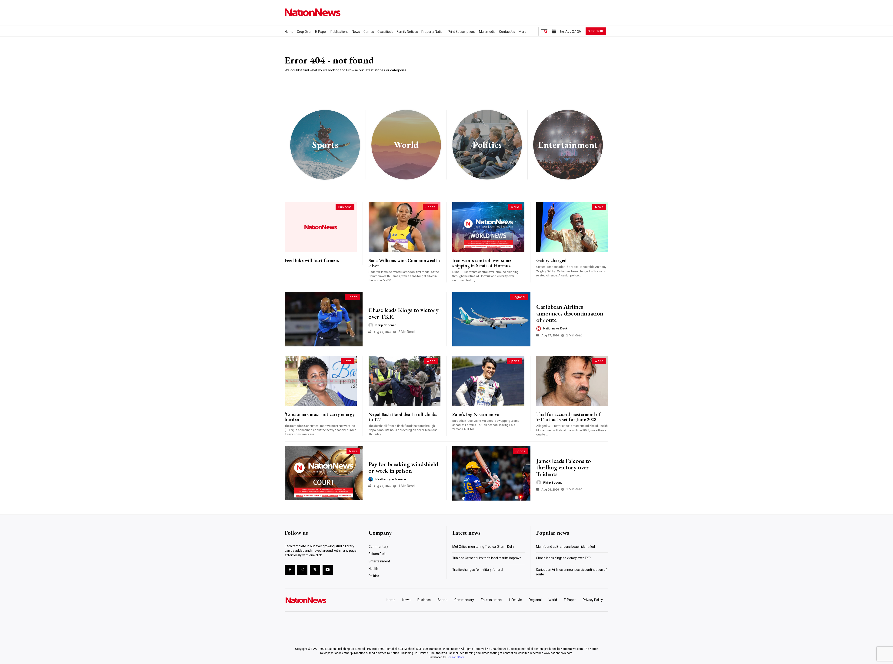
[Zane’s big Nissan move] (488, 381)
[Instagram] (302, 570)
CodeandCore (455, 657)
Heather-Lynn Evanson (390, 479)
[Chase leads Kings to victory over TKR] (324, 319)
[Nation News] (312, 12)
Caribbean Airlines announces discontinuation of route (569, 313)
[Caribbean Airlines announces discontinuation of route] (491, 319)
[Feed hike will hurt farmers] (321, 227)
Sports (430, 207)
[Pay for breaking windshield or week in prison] (324, 473)
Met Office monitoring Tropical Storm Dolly (483, 546)
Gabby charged (551, 260)
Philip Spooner (385, 325)
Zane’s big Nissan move (475, 414)
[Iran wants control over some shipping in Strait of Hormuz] (488, 227)
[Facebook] (290, 570)
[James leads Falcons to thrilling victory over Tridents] (491, 473)
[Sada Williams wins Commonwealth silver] (405, 227)
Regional (519, 297)
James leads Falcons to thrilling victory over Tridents (563, 467)
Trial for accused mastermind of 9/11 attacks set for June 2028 (568, 416)
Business (345, 207)
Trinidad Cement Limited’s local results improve (486, 558)
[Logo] (322, 600)
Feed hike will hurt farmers (312, 260)
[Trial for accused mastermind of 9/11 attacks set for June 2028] (572, 381)
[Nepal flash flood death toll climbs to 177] (405, 381)
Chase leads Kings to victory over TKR (403, 313)
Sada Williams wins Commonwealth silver (404, 263)
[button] (544, 31)
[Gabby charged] (572, 227)
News (599, 207)
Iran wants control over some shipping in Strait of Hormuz (481, 263)
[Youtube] (328, 570)
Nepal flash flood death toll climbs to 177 (403, 416)
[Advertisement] (532, 58)
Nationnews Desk (555, 328)
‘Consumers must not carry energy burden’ (320, 416)
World (514, 207)
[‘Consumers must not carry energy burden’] (321, 381)
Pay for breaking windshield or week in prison (403, 467)
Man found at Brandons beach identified (565, 546)
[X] (315, 570)
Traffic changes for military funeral (477, 569)
